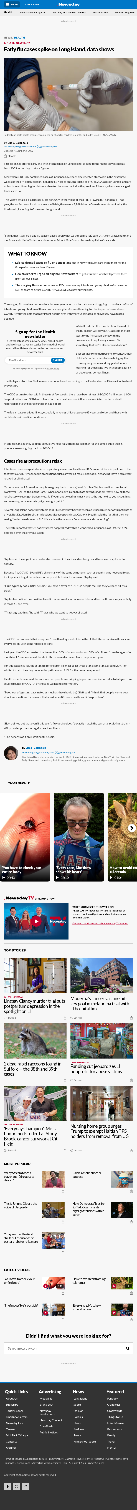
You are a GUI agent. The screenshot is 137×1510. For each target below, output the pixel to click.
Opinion (78, 1410)
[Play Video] (36, 921)
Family (111, 1435)
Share (12, 156)
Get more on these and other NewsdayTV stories (100, 923)
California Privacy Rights (78, 1458)
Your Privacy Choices (92, 1462)
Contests (11, 1441)
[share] (64, 1017)
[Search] (127, 1348)
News (8, 37)
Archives (11, 1447)
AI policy (73, 1462)
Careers (11, 1429)
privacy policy (53, 368)
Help (64, 1462)
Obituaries (113, 1404)
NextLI (111, 1447)
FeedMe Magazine (125, 12)
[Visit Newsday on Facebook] (7, 1486)
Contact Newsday (116, 1458)
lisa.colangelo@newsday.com (20, 146)
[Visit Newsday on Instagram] (25, 1486)
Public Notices (49, 1432)
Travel (111, 1441)
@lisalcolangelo (48, 146)
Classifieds (46, 1426)
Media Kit (46, 1398)
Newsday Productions (47, 1412)
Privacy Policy (55, 1458)
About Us (12, 1398)
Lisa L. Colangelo (36, 747)
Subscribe (12, 1404)
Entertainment (116, 1423)
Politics (78, 1416)
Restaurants (114, 1429)
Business (78, 1429)
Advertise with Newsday (46, 1462)
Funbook (112, 1398)
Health (8, 12)
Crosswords (114, 1410)
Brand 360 (46, 1404)
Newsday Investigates (32, 12)
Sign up (58, 360)
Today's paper (14, 1410)
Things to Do (115, 1416)
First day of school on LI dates (69, 12)
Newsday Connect (51, 1420)
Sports (77, 1404)
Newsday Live (14, 1423)
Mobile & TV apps (17, 1435)
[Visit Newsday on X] (16, 1486)
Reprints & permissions (17, 1462)
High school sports (85, 1441)
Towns (77, 1435)
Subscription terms (35, 1458)
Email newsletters (16, 1416)
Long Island (80, 1398)
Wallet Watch (100, 12)
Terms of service (13, 1458)
